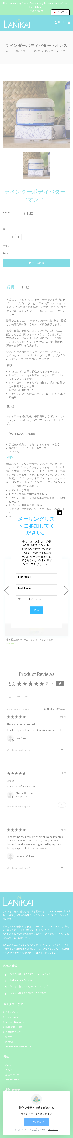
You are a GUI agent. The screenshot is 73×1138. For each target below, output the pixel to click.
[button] (60, 12)
